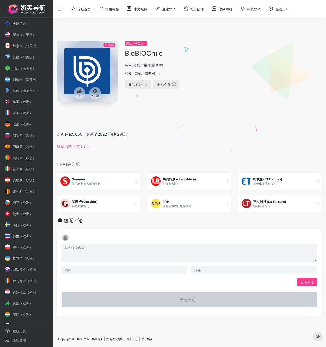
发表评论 (307, 282)
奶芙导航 (97, 339)
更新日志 (132, 339)
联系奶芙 (147, 339)
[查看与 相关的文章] (59, 134)
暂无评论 (73, 220)
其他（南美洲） (136, 43)
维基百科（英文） (72, 146)
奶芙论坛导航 (115, 339)
